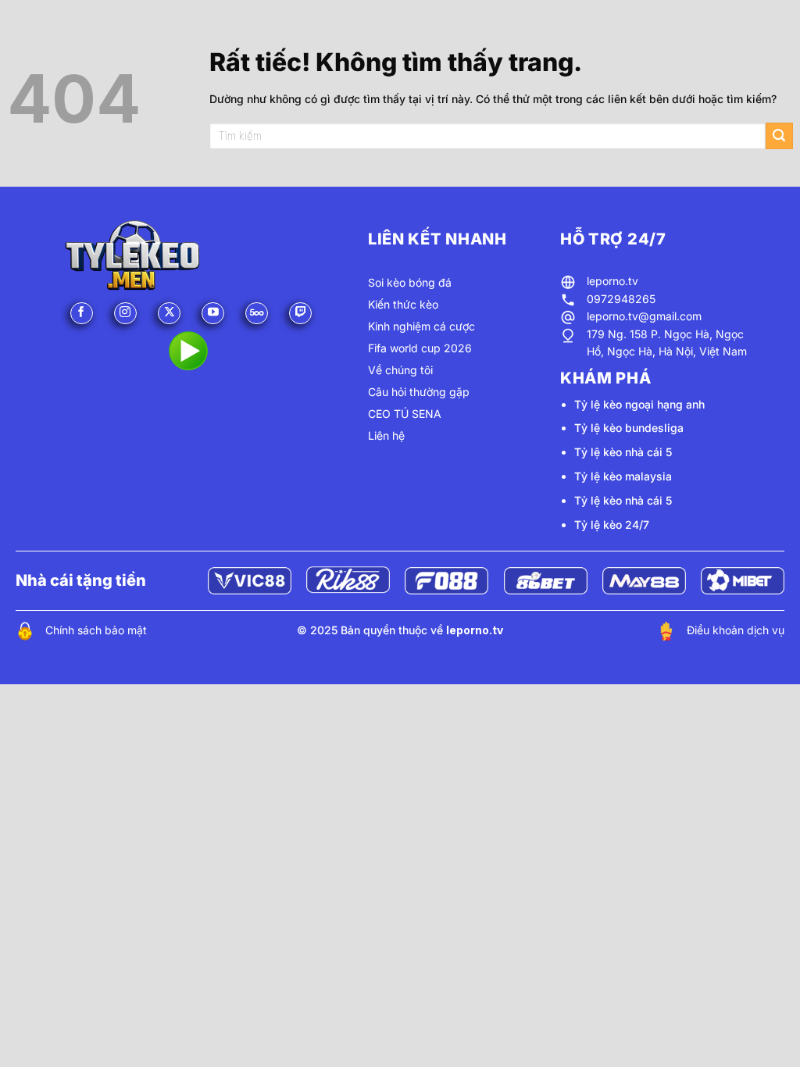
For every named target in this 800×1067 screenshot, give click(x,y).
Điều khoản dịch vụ (735, 630)
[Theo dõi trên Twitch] (300, 313)
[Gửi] (779, 136)
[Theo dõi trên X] (169, 313)
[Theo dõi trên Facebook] (81, 313)
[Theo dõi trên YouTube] (213, 313)
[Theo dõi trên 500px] (256, 313)
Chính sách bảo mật (96, 630)
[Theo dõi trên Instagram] (125, 313)
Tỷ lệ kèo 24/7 (611, 524)
